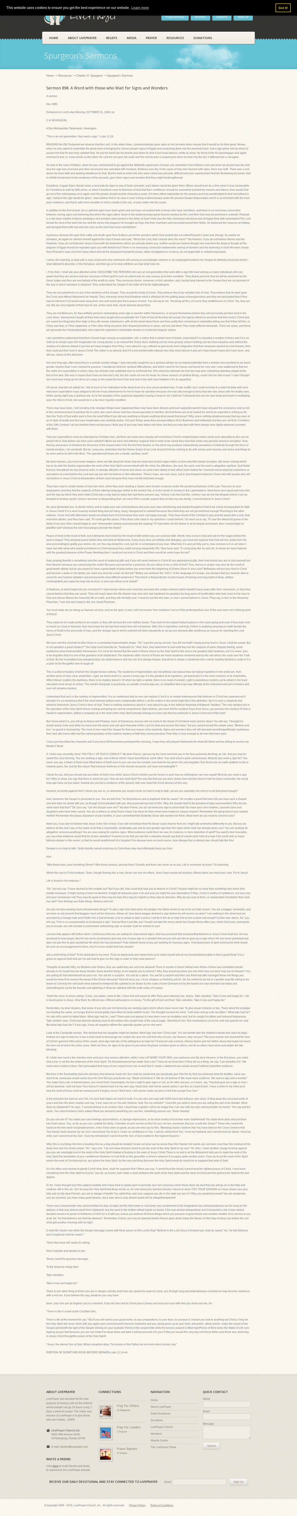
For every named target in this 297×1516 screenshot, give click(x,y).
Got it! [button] (283, 8)
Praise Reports (127, 1449)
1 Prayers (122, 1431)
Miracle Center (159, 1440)
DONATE (222, 17)
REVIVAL (200, 17)
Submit (211, 1445)
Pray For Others (128, 1406)
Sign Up (238, 1481)
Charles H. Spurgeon (89, 75)
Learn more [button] (140, 8)
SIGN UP (243, 17)
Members (156, 1433)
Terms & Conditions (161, 1505)
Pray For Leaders (129, 1427)
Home (53, 38)
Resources (175, 38)
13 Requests (123, 1410)
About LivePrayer (82, 38)
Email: (206, 1411)
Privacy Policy (137, 1505)
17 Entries (122, 1453)
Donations (203, 38)
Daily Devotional (160, 1413)
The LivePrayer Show (163, 1447)
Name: (207, 1398)
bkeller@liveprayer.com (74, 1446)
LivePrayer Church (162, 1427)
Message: (208, 1423)
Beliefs (111, 38)
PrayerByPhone (175, 17)
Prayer (151, 38)
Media (131, 38)
